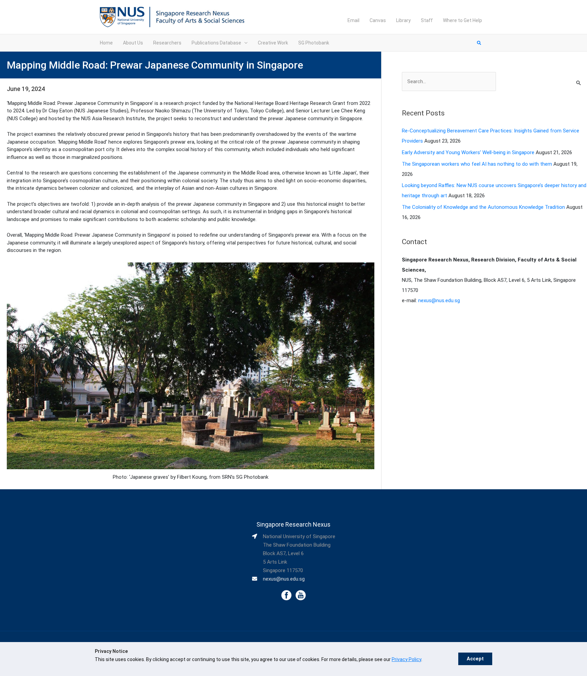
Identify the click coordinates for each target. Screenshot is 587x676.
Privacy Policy (406, 659)
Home (106, 42)
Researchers (167, 42)
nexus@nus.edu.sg (439, 300)
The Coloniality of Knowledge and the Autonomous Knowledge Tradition (483, 207)
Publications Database (216, 42)
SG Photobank (313, 42)
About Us (133, 42)
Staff (427, 20)
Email (353, 20)
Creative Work (273, 42)
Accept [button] (475, 659)
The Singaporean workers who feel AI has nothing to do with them (477, 164)
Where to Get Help (462, 20)
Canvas (378, 20)
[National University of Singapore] (122, 17)
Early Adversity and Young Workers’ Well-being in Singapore (468, 152)
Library (403, 20)
